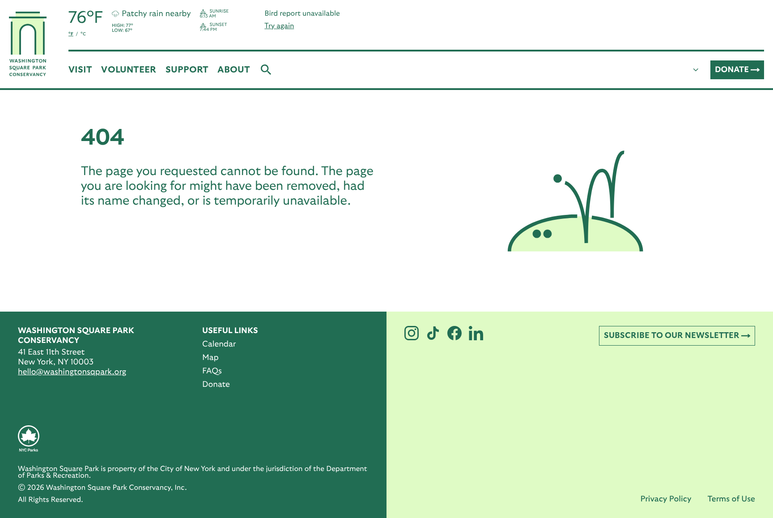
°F (70, 34)
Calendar (219, 344)
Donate (732, 70)
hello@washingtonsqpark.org (72, 372)
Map (210, 358)
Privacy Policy (665, 499)
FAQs (212, 371)
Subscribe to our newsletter (671, 336)
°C (83, 34)
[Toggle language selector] (696, 69)
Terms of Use (731, 499)
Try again (279, 26)
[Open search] (266, 69)
